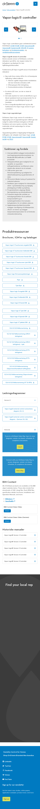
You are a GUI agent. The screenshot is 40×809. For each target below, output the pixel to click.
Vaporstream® (29, 46)
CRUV (11, 139)
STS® (22, 46)
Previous (6, 29)
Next (34, 29)
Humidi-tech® (15, 48)
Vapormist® (6, 48)
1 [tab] (19, 38)
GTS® (12, 46)
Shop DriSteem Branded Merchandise (18, 755)
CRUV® (23, 48)
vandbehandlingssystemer (11, 52)
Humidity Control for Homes (14, 752)
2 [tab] (21, 38)
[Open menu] (35, 4)
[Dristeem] (10, 3)
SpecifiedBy (9, 501)
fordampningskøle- (18, 50)
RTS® (17, 46)
